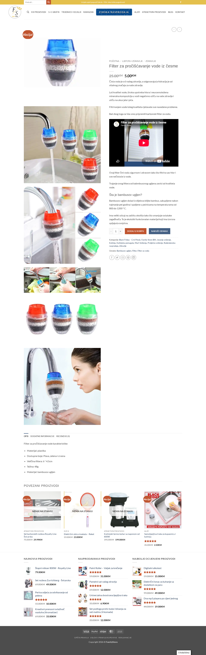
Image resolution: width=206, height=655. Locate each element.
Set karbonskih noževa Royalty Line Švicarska (40, 535)
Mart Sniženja (141, 243)
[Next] (181, 521)
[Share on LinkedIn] (133, 257)
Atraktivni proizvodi (154, 12)
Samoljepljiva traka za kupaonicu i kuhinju (160, 535)
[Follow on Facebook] (181, 2)
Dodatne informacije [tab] (42, 436)
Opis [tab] (26, 436)
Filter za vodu (143, 251)
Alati (137, 12)
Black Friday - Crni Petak (130, 240)
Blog (170, 12)
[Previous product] (179, 29)
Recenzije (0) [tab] (63, 436)
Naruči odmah (159, 231)
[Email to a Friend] (122, 257)
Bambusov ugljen (124, 251)
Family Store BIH (148, 240)
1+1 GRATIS (54, 12)
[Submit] (48, 2)
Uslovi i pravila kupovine (103, 637)
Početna (114, 61)
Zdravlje (151, 61)
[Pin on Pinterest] (128, 257)
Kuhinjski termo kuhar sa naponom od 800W (122, 535)
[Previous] (24, 521)
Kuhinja (112, 243)
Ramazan (88, 12)
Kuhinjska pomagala (125, 243)
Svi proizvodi (38, 12)
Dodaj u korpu (135, 231)
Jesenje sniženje (164, 240)
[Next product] (174, 29)
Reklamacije (125, 637)
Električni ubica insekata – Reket (79, 534)
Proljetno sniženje (155, 243)
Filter (134, 251)
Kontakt (180, 12)
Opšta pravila (81, 637)
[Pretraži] (28, 12)
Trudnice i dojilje (71, 12)
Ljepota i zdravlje (132, 61)
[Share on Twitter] (117, 257)
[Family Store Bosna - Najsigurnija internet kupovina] (14, 12)
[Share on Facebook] (111, 257)
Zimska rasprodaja (114, 12)
